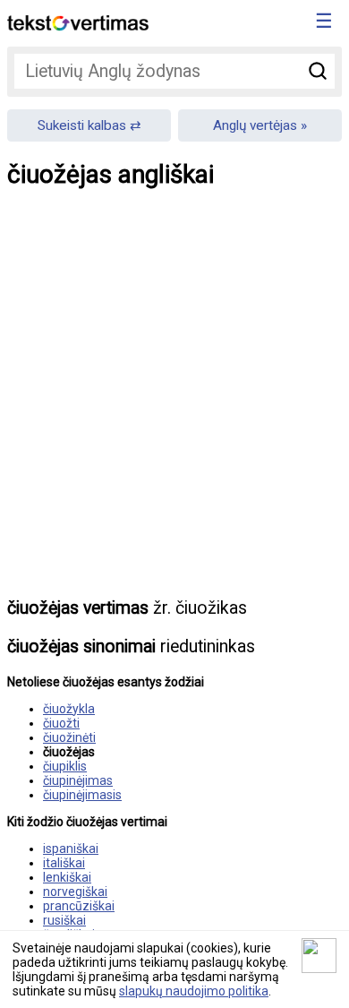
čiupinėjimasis (82, 795)
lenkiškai (67, 877)
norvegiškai (75, 891)
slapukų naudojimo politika (193, 991)
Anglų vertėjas (255, 125)
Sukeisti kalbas (82, 125)
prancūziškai (79, 906)
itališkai (64, 863)
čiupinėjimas (78, 780)
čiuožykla (69, 709)
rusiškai (64, 920)
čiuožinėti (69, 737)
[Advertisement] (174, 406)
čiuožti (61, 723)
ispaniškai (70, 848)
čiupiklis (65, 766)
